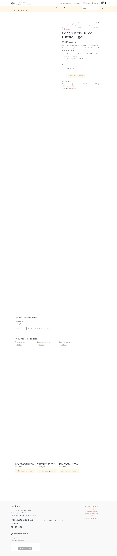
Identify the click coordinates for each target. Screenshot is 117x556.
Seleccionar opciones (25, 471)
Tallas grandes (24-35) (88, 28)
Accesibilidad (91, 516)
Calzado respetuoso (72, 23)
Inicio (15, 8)
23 (37, 328)
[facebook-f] (21, 527)
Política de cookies (92, 511)
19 (29, 328)
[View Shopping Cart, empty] (102, 3)
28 (47, 328)
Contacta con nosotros (20, 10)
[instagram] (13, 527)
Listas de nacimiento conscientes (43, 8)
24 (39, 328)
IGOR (79, 28)
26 (43, 328)
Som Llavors (21, 2)
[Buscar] (102, 8)
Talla (63, 65)
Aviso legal (91, 508)
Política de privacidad (92, 513)
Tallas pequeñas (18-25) (68, 86)
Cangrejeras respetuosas (69, 28)
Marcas (66, 8)
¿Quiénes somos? (25, 8)
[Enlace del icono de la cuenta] (105, 3)
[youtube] (17, 527)
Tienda (58, 8)
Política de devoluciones (91, 506)
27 (45, 328)
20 (31, 328)
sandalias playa (71, 88)
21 (33, 328)
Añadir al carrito (76, 75)
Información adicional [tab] (30, 317)
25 (41, 328)
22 (35, 328)
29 (49, 328)
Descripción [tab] (18, 317)
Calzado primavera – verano (87, 23)
